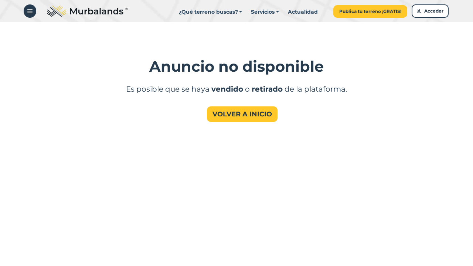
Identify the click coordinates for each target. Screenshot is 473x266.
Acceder (432, 11)
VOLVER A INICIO (242, 114)
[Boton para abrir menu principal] (30, 11)
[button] (265, 12)
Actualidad (303, 11)
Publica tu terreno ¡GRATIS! (370, 11)
